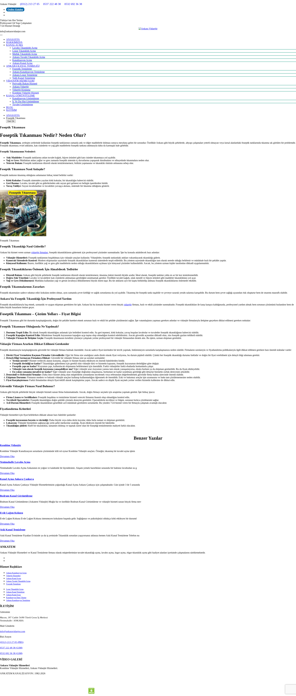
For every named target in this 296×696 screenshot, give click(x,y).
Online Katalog (15, 9)
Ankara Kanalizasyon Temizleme (28, 71)
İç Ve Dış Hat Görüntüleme (25, 101)
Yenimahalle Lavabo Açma (15, 462)
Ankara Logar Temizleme (24, 75)
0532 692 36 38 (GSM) (11, 653)
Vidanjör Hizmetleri (13, 576)
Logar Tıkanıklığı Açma (24, 51)
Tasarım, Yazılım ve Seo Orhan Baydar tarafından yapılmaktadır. (148, 678)
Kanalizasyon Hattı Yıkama (16, 598)
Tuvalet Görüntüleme (22, 104)
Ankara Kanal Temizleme (15, 592)
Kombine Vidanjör (10, 445)
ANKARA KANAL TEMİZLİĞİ (22, 66)
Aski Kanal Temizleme (12, 529)
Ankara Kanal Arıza (13, 595)
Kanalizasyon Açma (22, 60)
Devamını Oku (7, 456)
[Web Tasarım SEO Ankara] (148, 685)
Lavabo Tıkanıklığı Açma (24, 47)
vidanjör (128, 304)
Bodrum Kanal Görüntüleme (16, 495)
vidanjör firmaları (39, 252)
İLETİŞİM (11, 110)
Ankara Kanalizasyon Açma (16, 573)
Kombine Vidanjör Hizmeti (25, 92)
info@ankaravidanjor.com (12, 631)
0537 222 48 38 (52, 4)
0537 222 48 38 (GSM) (11, 647)
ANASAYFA (13, 39)
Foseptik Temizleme (22, 68)
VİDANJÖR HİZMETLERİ (20, 80)
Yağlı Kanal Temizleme (23, 78)
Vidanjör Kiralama (21, 89)
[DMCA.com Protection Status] (91, 693)
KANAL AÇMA (14, 45)
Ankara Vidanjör (20, 86)
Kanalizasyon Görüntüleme (25, 98)
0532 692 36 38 (73, 4)
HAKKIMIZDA (14, 42)
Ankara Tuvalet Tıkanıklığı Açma (28, 57)
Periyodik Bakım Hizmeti (24, 83)
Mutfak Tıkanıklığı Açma (24, 54)
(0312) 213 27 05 (29, 4)
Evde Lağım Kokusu (11, 512)
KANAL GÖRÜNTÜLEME (20, 95)
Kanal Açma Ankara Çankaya (17, 479)
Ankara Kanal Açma (22, 63)
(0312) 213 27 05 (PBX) (12, 642)
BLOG (9, 107)
